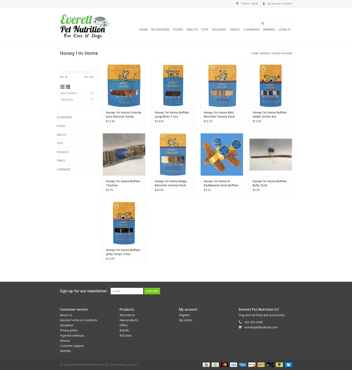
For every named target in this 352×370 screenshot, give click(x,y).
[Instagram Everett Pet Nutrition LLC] (289, 291)
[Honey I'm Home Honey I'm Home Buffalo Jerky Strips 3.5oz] (124, 223)
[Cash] (214, 364)
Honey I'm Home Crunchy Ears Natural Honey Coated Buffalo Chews (124, 114)
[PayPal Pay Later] (279, 364)
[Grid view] (62, 87)
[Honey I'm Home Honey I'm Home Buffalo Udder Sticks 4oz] (270, 85)
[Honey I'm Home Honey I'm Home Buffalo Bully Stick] (270, 154)
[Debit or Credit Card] (269, 364)
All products (127, 315)
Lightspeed (131, 364)
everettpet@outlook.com (260, 327)
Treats (234, 29)
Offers (124, 325)
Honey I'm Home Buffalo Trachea (123, 183)
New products (129, 320)
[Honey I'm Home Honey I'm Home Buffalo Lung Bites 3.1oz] (173, 85)
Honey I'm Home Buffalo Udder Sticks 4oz (270, 114)
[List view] (68, 87)
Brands (269, 29)
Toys (204, 29)
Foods (178, 29)
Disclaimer (67, 325)
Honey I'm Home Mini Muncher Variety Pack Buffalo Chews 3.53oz (219, 114)
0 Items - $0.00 (249, 3)
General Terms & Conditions (78, 320)
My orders (185, 320)
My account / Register (279, 3)
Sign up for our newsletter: (84, 291)
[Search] (263, 23)
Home (143, 29)
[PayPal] (260, 364)
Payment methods (72, 335)
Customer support (72, 346)
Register (184, 315)
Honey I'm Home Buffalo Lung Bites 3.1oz (172, 114)
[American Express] (242, 364)
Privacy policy (69, 330)
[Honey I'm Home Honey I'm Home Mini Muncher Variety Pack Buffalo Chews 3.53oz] (221, 85)
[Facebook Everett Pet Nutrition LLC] (281, 291)
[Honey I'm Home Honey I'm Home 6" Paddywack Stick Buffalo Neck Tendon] (221, 154)
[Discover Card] (251, 364)
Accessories (160, 29)
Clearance (251, 29)
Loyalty (284, 29)
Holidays (219, 29)
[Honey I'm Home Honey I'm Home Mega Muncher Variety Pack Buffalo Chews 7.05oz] (173, 154)
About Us (66, 315)
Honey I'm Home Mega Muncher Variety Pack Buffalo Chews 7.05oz (171, 183)
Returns (65, 341)
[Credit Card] (205, 364)
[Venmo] (288, 364)
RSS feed (125, 335)
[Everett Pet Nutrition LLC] (85, 26)
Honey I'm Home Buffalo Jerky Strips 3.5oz (123, 252)
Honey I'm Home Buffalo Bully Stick (270, 183)
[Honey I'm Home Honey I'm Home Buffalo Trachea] (124, 154)
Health (192, 29)
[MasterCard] (224, 364)
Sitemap (65, 351)
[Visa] (233, 364)
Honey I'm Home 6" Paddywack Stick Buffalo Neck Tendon (221, 183)
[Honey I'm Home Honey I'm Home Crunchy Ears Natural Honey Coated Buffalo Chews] (124, 85)
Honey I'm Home (282, 53)
